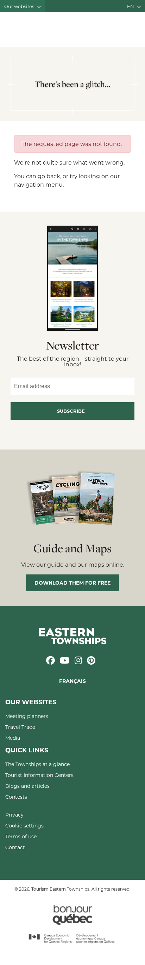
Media (12, 737)
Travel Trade (20, 727)
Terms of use (21, 836)
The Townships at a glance (37, 764)
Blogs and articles (27, 786)
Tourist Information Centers (39, 775)
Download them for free (72, 582)
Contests (16, 796)
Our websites (19, 6)
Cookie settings (24, 825)
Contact (15, 847)
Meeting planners (26, 716)
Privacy (14, 814)
